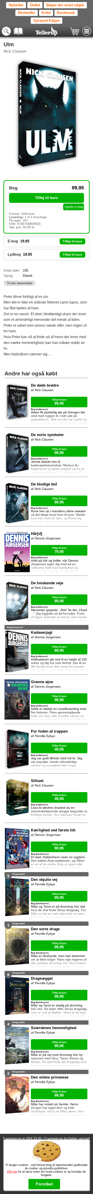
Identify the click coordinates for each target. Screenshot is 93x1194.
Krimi (46, 13)
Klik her (12, 1171)
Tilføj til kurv (46, 198)
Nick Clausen (15, 51)
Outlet (35, 5)
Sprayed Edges (46, 20)
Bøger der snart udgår (65, 5)
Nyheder (16, 5)
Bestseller (26, 13)
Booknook (66, 13)
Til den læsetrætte (19, 283)
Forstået (44, 1184)
